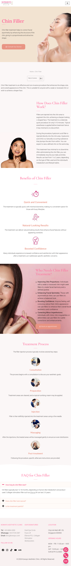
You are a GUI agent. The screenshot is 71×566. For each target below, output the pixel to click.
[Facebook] (3, 550)
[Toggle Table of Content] (40, 78)
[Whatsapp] (65, 549)
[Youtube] (15, 550)
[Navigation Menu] (67, 3)
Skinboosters (29, 541)
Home (32, 71)
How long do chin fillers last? (16, 485)
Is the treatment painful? (15, 506)
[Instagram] (7, 550)
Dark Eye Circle (30, 530)
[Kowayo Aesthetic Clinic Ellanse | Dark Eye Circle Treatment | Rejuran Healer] (6, 3)
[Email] (65, 561)
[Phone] (65, 555)
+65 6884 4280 (9, 530)
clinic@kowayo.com (12, 536)
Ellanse (32, 492)
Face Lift (28, 533)
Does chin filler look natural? (16, 501)
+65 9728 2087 (14, 533)
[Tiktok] (11, 550)
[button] (35, 484)
